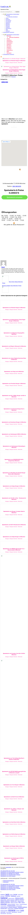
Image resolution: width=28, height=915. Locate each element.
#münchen (20, 62)
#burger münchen (13, 62)
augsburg (3, 894)
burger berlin (20, 894)
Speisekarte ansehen (14, 197)
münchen (4, 82)
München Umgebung (13, 16)
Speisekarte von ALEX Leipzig (8, 876)
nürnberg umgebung (23, 904)
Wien (7, 29)
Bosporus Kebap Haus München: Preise (11, 285)
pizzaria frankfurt (12, 907)
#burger (7, 62)
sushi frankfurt (8, 912)
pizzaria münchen (19, 908)
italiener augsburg (11, 898)
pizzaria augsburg (4, 905)
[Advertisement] (14, 98)
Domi (3, 267)
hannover (18, 896)
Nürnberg (8, 24)
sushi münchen (3, 913)
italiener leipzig (21, 901)
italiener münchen (5, 902)
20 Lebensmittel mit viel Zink (8, 870)
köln (19, 902)
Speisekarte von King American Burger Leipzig (12, 872)
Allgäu (7, 18)
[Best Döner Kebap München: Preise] (5, 281)
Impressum (5, 882)
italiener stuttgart (14, 902)
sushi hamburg (14, 912)
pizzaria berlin (11, 905)
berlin (7, 894)
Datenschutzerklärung (8, 880)
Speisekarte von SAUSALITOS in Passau (10, 874)
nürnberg (17, 904)
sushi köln (19, 912)
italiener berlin (19, 898)
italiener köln (13, 901)
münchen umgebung (11, 904)
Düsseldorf (8, 22)
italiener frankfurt (19, 899)
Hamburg (8, 23)
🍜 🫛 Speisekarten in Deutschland (11, 14)
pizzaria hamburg (22, 907)
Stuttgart (8, 31)
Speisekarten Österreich (8, 32)
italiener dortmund (11, 899)
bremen (11, 894)
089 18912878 (16, 186)
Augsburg (8, 19)
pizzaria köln (4, 908)
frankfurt (7, 896)
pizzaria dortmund (4, 907)
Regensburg (8, 28)
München (8, 15)
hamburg (13, 896)
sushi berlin (3, 912)
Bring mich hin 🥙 (14, 170)
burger (15, 894)
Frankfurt (8, 27)
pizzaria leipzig (11, 908)
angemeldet (8, 867)
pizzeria (11, 910)
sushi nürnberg (9, 913)
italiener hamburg (5, 901)
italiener (4, 898)
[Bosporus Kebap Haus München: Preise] (5, 292)
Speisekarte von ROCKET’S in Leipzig (10, 873)
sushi (22, 910)
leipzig (23, 902)
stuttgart (18, 910)
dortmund (2, 896)
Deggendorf (8, 20)
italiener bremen (3, 899)
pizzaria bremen (19, 905)
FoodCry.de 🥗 (6, 6)
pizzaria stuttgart (4, 910)
